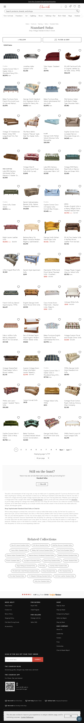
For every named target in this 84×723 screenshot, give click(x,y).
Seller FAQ (34, 622)
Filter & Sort (64, 40)
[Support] (79, 718)
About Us (59, 629)
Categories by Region (63, 614)
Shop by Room (61, 622)
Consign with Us (35, 618)
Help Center (8, 605)
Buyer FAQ (34, 605)
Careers (59, 638)
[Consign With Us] (70, 6)
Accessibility (9, 626)
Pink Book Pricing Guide (12, 622)
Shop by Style (61, 605)
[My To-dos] (66, 6)
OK (71, 716)
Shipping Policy (9, 618)
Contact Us (8, 610)
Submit (38, 659)
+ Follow (22, 40)
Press (58, 642)
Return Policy (9, 614)
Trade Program (35, 610)
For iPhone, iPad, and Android (13, 678)
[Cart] (79, 6)
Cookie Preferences (27, 717)
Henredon (74, 499)
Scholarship (60, 646)
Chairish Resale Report (63, 650)
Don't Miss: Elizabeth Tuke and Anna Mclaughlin (42, 1)
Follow (42, 484)
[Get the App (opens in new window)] (10, 686)
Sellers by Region (62, 618)
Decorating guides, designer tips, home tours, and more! (21, 670)
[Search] (77, 11)
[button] (5, 6)
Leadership (60, 633)
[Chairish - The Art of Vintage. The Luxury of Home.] (45, 6)
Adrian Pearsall (38, 499)
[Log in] (61, 6)
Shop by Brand (61, 610)
